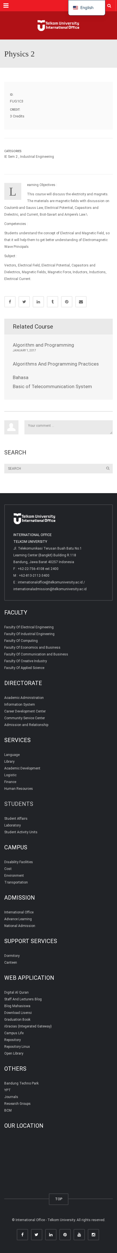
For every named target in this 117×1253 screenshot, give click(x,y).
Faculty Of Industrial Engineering (29, 634)
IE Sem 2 (11, 157)
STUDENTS (18, 804)
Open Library (13, 1053)
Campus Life (14, 1033)
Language (12, 755)
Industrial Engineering (37, 157)
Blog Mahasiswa (17, 1006)
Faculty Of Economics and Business (32, 648)
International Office (19, 912)
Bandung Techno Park (21, 1083)
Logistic (10, 775)
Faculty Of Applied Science (24, 668)
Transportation (16, 882)
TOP (58, 1199)
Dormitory (12, 956)
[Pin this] (66, 301)
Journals (11, 1097)
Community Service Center (24, 718)
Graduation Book (17, 1020)
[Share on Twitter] (24, 301)
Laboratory (12, 825)
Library (9, 762)
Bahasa (20, 377)
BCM (8, 1110)
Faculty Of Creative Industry (25, 661)
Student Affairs (16, 819)
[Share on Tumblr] (52, 301)
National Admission (19, 926)
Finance (10, 782)
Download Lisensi (18, 1013)
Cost (8, 869)
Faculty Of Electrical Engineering (29, 627)
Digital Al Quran (16, 992)
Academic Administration (24, 698)
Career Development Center (25, 711)
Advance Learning (18, 919)
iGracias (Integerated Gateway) (28, 1026)
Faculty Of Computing (21, 641)
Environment (14, 876)
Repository (12, 1040)
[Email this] (81, 301)
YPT (7, 1090)
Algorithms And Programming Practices (56, 364)
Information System (19, 705)
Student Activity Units (20, 832)
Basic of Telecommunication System (52, 386)
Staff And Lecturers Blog (23, 999)
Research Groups (17, 1104)
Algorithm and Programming (43, 345)
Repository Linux (17, 1047)
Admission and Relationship (26, 725)
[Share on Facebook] (10, 301)
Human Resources (18, 789)
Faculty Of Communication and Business (36, 654)
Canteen (10, 963)
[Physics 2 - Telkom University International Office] (58, 25)
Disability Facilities (18, 862)
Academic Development (22, 768)
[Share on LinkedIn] (38, 301)
